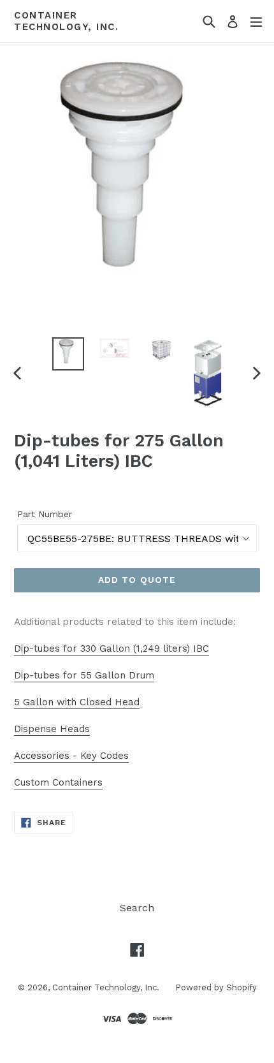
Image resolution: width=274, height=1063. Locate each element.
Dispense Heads (52, 729)
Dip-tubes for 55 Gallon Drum (84, 675)
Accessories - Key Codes (71, 755)
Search (137, 908)
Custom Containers (58, 782)
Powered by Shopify (216, 987)
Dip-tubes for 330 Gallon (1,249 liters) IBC (111, 648)
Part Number (44, 514)
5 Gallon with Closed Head (77, 702)
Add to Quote (137, 580)
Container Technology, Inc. (66, 21)
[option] (68, 354)
